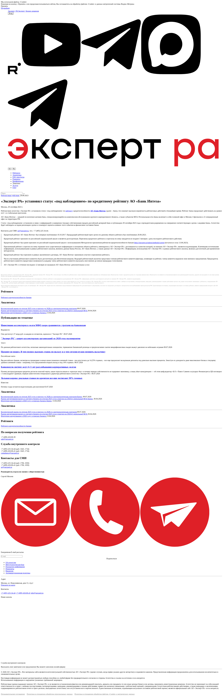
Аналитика (17, 175)
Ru (14, 169)
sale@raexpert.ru (7, 439)
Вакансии (9, 571)
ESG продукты (18, 177)
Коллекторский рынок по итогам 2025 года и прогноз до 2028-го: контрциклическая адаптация (39, 309)
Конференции (18, 181)
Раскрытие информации (15, 567)
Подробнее (5, 8)
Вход (10, 13)
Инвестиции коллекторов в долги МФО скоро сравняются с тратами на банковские (43, 325)
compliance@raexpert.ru (10, 453)
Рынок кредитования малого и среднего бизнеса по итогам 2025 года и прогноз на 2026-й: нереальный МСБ (44, 311)
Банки (79, 397)
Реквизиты (10, 569)
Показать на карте (8, 585)
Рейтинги (16, 173)
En (10, 169)
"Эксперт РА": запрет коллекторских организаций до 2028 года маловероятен (40, 338)
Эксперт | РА (13, 11)
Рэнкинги (16, 179)
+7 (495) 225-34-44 (8, 593)
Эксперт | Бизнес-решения (28, 11)
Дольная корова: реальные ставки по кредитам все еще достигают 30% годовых (41, 378)
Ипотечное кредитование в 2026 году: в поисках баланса (24, 313)
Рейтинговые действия (10, 196)
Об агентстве (11, 563)
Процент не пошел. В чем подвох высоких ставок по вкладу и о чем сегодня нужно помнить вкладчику (53, 352)
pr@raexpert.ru (23, 231)
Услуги (15, 185)
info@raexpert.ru (37, 593)
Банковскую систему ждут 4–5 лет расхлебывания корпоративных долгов (38, 367)
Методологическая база (15, 565)
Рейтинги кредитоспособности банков (16, 297)
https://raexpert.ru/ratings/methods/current (149, 243)
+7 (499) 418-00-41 (23, 593)
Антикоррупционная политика (18, 573)
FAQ (14, 188)
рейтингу (69, 211)
